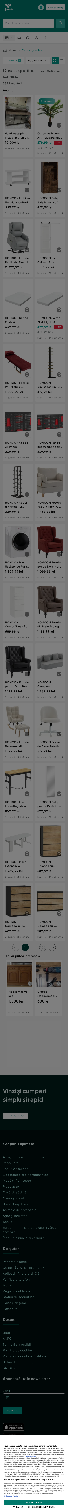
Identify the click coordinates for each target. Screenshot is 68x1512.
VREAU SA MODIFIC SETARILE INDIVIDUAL (34, 1507)
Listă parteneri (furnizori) (12, 1496)
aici (55, 1468)
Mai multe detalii (31, 1456)
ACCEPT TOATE (34, 1502)
